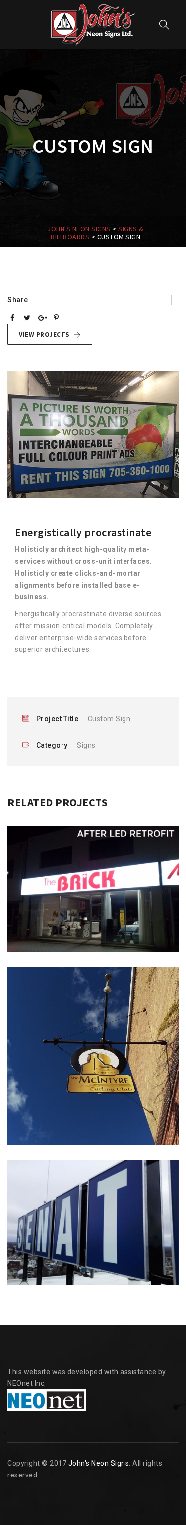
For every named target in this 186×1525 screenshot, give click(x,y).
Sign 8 (93, 1145)
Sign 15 (93, 940)
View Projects (44, 334)
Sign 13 (93, 1274)
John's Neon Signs (98, 1463)
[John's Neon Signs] (93, 24)
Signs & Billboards (93, 951)
